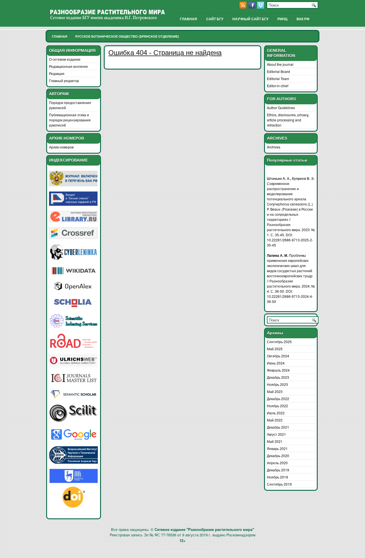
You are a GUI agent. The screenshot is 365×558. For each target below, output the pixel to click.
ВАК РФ (303, 19)
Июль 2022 (276, 412)
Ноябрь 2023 (277, 384)
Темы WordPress (170, 551)
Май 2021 (275, 441)
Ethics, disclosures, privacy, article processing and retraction (288, 119)
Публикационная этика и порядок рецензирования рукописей (70, 119)
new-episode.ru (196, 551)
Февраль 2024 (278, 370)
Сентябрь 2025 (279, 341)
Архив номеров (61, 146)
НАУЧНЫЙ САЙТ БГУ (250, 19)
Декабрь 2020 (278, 455)
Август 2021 (276, 434)
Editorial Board (278, 71)
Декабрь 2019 (278, 469)
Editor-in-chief (277, 85)
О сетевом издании (64, 59)
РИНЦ (282, 19)
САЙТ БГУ (214, 19)
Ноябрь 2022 (277, 405)
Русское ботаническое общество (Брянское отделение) (127, 36)
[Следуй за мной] (261, 7)
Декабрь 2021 (278, 427)
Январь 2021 (277, 448)
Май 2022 (275, 420)
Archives (273, 146)
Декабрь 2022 (278, 398)
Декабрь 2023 (278, 377)
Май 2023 (275, 391)
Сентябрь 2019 (279, 484)
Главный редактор (64, 80)
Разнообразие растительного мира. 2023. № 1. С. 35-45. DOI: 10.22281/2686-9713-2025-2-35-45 (291, 234)
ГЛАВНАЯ (188, 19)
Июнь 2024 (276, 363)
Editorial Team (278, 78)
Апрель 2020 (277, 462)
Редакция (56, 73)
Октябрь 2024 (278, 355)
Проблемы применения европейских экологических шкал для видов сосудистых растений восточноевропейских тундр (290, 265)
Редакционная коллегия (68, 66)
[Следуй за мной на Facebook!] (252, 7)
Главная (59, 36)
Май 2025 (275, 348)
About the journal (280, 64)
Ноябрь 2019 (277, 476)
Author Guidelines (281, 107)
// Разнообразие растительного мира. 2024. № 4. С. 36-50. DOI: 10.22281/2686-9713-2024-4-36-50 (291, 291)
